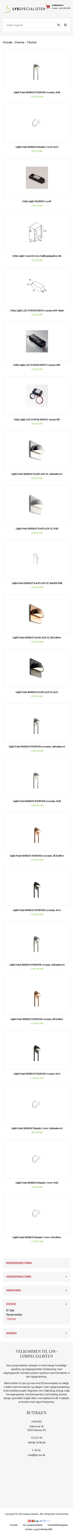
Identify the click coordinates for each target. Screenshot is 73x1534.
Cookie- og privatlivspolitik (38, 1529)
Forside (7, 42)
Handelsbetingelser (58, 1525)
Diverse (19, 42)
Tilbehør (11, 1319)
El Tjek (10, 1310)
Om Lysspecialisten (33, 1525)
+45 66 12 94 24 (36, 1442)
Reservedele (14, 1314)
